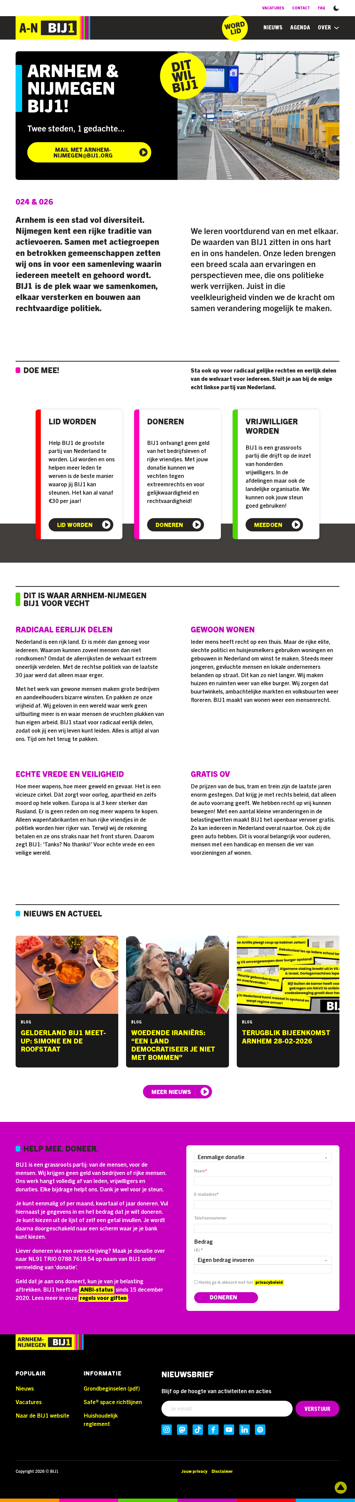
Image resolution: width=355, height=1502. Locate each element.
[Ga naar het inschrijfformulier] (235, 28)
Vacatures (273, 8)
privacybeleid (269, 1282)
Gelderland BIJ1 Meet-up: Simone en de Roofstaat (63, 1041)
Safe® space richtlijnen (113, 1402)
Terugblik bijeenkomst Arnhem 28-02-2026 (286, 1037)
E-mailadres (206, 1194)
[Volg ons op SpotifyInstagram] (260, 1429)
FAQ (321, 8)
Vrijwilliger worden (272, 426)
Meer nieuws (171, 1092)
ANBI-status (96, 1290)
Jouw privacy (194, 1471)
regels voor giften (103, 1298)
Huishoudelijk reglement (101, 1420)
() (198, 1250)
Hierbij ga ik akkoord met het (240, 1282)
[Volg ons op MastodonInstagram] (182, 1429)
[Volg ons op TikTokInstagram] (198, 1429)
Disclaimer (222, 1471)
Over (324, 27)
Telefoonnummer (210, 1218)
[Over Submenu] (336, 28)
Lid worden (72, 422)
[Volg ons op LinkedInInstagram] (244, 1429)
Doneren (165, 422)
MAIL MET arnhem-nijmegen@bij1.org (83, 153)
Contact (301, 8)
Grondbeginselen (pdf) (112, 1389)
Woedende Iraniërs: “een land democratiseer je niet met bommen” (173, 1045)
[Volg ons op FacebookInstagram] (213, 1429)
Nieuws (273, 27)
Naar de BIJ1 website (42, 1416)
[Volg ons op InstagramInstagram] (166, 1429)
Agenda (300, 27)
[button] (336, 7)
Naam (200, 1171)
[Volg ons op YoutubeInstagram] (229, 1429)
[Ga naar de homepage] (53, 28)
